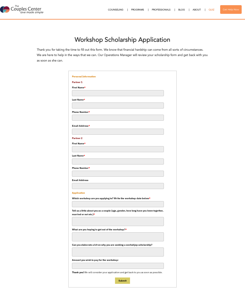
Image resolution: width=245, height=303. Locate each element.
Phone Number (81, 112)
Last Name (78, 99)
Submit (122, 280)
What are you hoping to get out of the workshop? (99, 229)
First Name (79, 87)
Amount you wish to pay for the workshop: (95, 260)
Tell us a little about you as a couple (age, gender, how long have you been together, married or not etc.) (117, 212)
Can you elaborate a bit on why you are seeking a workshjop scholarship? (112, 244)
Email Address (81, 125)
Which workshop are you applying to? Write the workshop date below (111, 198)
